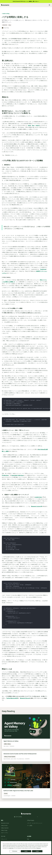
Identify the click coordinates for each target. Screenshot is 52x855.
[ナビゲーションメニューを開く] (49, 4)
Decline (26, 851)
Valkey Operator (5, 828)
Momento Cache (5, 823)
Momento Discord (25, 698)
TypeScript (43, 269)
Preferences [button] (38, 848)
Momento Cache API (36, 506)
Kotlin (29, 125)
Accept (37, 851)
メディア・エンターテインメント (34, 823)
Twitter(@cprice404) (12, 698)
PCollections (5, 475)
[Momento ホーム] (24, 5)
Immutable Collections (17, 475)
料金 (28, 839)
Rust (33, 125)
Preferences (14, 851)
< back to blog (5, 13)
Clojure (37, 125)
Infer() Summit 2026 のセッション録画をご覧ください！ (26, 1)
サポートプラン (4, 832)
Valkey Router (4, 825)
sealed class (38, 497)
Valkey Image (4, 830)
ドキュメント (4, 839)
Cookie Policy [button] (11, 848)
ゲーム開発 (29, 825)
